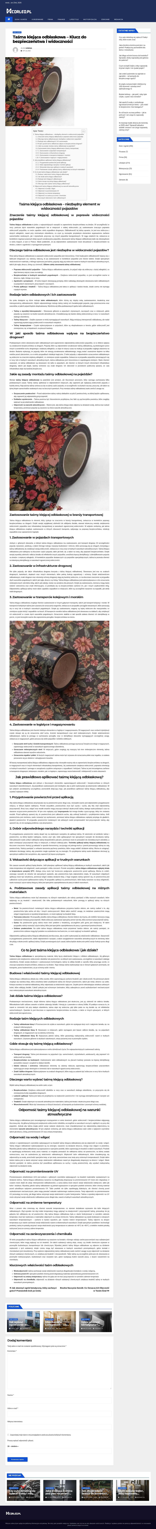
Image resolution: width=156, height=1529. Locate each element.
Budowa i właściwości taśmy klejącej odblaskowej (53, 174)
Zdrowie (105, 19)
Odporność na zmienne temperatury (49, 193)
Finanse (61, 19)
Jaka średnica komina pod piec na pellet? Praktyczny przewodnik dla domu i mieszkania (132, 47)
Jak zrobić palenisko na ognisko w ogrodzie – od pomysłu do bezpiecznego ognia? (132, 76)
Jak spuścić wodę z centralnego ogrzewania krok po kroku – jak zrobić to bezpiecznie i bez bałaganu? (133, 104)
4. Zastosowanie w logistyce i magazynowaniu (53, 157)
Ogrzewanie (37, 19)
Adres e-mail (12, 1408)
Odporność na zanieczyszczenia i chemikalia (52, 195)
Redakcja (118, 19)
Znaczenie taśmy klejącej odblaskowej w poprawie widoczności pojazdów (60, 136)
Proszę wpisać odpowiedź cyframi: (20, 1440)
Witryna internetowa (14, 1421)
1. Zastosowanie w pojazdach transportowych (52, 150)
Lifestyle (74, 19)
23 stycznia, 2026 (18, 1497)
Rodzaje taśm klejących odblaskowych (50, 179)
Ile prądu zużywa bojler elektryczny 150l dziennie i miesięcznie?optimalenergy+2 (132, 86)
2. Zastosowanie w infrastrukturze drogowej (51, 153)
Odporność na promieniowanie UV (48, 191)
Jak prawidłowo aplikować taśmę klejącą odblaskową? (53, 160)
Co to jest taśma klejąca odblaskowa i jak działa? (51, 172)
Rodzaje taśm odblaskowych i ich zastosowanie (52, 141)
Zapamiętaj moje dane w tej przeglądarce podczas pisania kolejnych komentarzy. (40, 1435)
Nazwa (10, 1395)
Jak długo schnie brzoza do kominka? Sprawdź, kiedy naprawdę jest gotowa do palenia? (133, 58)
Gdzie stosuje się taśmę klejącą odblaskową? (52, 181)
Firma (50, 19)
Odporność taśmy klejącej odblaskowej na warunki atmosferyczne (57, 186)
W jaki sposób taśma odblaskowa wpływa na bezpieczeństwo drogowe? (60, 143)
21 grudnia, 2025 (54, 1497)
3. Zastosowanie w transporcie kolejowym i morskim (54, 155)
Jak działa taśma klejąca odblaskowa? (50, 176)
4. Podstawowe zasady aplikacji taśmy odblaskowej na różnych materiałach (61, 169)
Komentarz (12, 1351)
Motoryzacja (90, 19)
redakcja (28, 48)
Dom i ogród (21, 19)
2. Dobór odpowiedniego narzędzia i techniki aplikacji (54, 165)
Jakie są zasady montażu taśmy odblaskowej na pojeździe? (56, 146)
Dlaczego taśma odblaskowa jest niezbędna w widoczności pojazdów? (59, 139)
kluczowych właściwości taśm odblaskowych (52, 198)
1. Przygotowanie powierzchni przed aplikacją (52, 162)
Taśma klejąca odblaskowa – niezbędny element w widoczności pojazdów (59, 134)
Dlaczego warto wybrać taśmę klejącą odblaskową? (54, 183)
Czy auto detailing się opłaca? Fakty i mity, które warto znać (22, 1493)
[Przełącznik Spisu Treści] (82, 131)
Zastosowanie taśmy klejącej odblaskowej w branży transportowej (58, 148)
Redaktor (62, 1328)
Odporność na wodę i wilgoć (46, 188)
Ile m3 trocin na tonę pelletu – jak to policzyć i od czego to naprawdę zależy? (132, 115)
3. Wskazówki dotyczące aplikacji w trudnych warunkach (55, 167)
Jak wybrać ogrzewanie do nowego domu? (19, 1325)
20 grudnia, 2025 (127, 1497)
